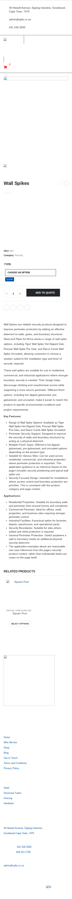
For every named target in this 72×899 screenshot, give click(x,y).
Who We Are (10, 742)
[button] (5, 55)
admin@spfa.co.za (14, 865)
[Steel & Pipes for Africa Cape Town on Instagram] (18, 716)
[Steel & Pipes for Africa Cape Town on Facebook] (8, 716)
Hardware (9, 803)
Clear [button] (9, 279)
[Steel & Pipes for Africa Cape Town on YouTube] (29, 716)
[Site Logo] (14, 39)
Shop (6, 747)
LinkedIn (20, 308)
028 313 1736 (23, 852)
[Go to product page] (19, 593)
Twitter (13, 308)
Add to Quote (45, 292)
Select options (20, 624)
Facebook (7, 308)
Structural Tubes (12, 793)
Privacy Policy (11, 768)
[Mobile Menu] (62, 48)
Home (7, 737)
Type (7, 264)
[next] (66, 183)
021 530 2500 (24, 847)
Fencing (19, 255)
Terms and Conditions (15, 763)
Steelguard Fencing (26, 611)
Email (27, 308)
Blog (6, 753)
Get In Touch (11, 758)
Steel (6, 788)
